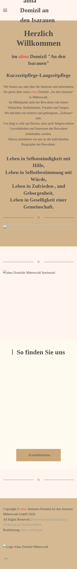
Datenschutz (57, 519)
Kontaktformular (39, 455)
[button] (5, 10)
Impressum (39, 519)
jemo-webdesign (31, 530)
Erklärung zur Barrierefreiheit (22, 524)
